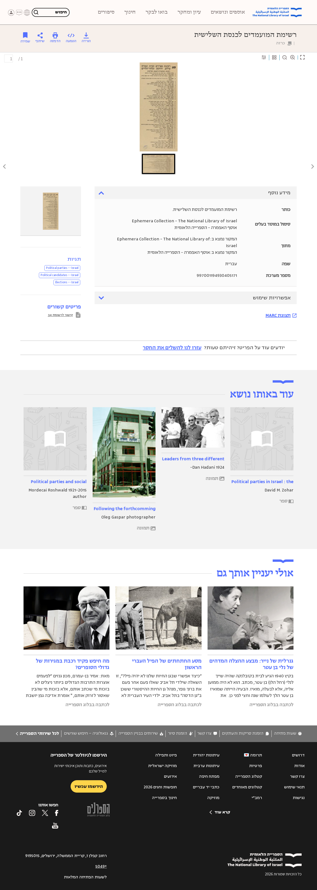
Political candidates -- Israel (60, 275)
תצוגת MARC (278, 315)
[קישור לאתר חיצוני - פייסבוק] (56, 813)
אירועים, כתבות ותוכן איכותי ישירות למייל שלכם (80, 768)
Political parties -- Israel (62, 268)
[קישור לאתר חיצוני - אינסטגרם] (32, 813)
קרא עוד (222, 812)
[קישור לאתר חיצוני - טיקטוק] (19, 813)
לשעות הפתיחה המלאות (85, 877)
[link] (288, 733)
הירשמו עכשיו (89, 786)
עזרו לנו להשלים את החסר (172, 347)
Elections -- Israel (67, 282)
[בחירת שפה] (27, 12)
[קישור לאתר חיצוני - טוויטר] (45, 813)
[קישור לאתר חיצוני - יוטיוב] (55, 826)
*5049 (101, 866)
